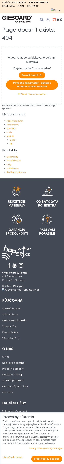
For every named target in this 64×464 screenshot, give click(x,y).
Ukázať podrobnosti (12, 457)
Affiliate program (13, 380)
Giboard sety (12, 156)
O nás (21, 6)
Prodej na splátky (13, 369)
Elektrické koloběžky (14, 320)
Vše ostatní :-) (10, 338)
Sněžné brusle (11, 308)
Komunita (8, 6)
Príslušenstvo (13, 168)
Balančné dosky (14, 160)
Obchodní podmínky (15, 386)
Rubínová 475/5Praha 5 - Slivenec (15, 276)
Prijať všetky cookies (46, 459)
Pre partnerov (38, 2)
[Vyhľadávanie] (41, 19)
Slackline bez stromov (16, 172)
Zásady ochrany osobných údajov (45, 448)
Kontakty (7, 392)
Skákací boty (10, 314)
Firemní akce (10, 332)
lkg (11, 143)
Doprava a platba (13, 363)
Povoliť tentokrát (32, 75)
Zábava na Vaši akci (14, 411)
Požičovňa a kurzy (14, 2)
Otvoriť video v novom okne (33, 94)
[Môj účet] (48, 19)
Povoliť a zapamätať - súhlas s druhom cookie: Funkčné (32, 84)
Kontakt (32, 6)
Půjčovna (12, 300)
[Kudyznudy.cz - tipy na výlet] (20, 290)
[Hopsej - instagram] (21, 266)
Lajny (9, 164)
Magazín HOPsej (12, 374)
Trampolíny (9, 326)
